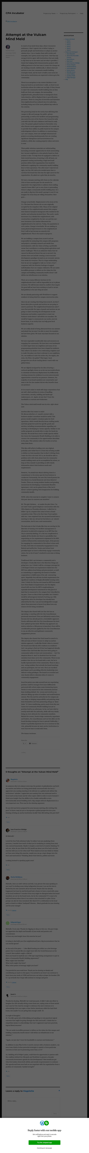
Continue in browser (44, 1148)
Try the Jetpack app (44, 1142)
